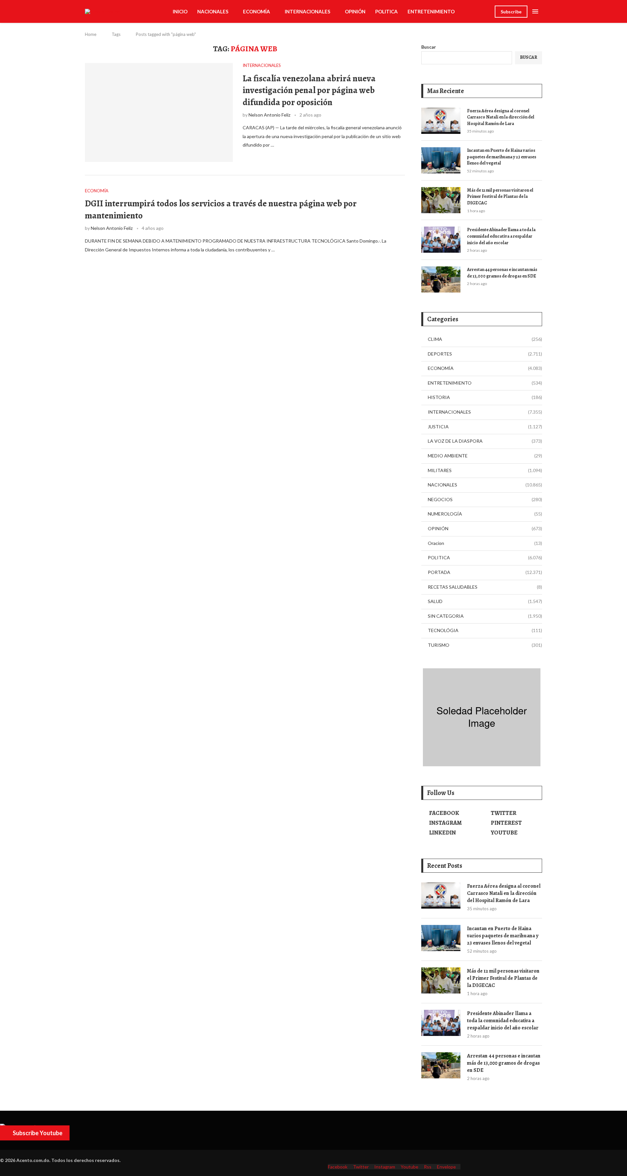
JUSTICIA (485, 426)
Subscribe (511, 11)
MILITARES (485, 470)
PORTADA (485, 572)
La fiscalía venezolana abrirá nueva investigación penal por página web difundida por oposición (309, 90)
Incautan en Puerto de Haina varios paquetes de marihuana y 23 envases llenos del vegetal (501, 156)
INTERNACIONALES (307, 11)
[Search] (486, 11)
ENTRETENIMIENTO (431, 11)
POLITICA (386, 11)
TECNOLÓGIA (485, 630)
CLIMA (485, 339)
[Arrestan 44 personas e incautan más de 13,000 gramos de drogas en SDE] (440, 279)
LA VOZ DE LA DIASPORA (485, 441)
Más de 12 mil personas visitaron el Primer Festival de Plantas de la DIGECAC (500, 196)
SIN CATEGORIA (485, 616)
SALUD (485, 601)
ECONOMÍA (256, 11)
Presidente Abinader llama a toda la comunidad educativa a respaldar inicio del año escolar (501, 236)
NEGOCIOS (485, 499)
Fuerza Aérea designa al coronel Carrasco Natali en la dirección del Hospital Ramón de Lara (500, 117)
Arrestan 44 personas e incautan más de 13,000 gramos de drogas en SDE (502, 272)
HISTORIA (485, 397)
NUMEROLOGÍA (485, 513)
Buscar (428, 47)
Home (90, 34)
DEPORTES (485, 354)
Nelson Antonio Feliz (269, 115)
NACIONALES (212, 11)
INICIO (180, 11)
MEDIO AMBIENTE (485, 455)
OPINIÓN (355, 11)
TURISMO (485, 645)
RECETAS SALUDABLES (485, 587)
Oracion (485, 543)
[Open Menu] (535, 11)
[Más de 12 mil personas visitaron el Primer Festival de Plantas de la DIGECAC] (440, 200)
